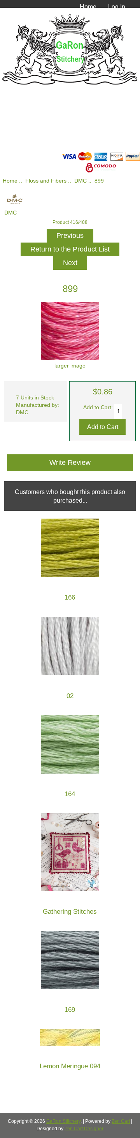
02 (70, 696)
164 (70, 794)
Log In (116, 6)
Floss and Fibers (45, 181)
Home (88, 6)
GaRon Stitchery (63, 1121)
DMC (80, 181)
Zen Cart (121, 1121)
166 (70, 597)
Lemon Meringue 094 (70, 1066)
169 (70, 1009)
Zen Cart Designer (84, 1128)
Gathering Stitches (70, 911)
